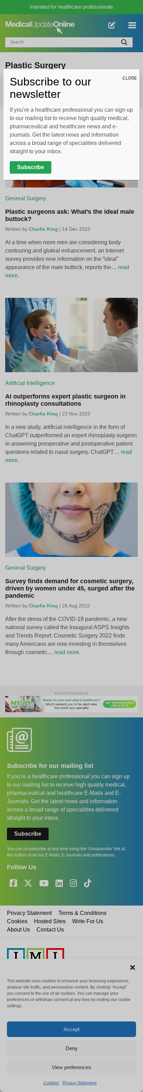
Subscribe (30, 167)
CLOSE (130, 78)
